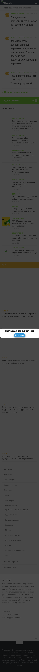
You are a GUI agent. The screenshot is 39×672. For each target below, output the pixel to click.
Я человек (19, 335)
